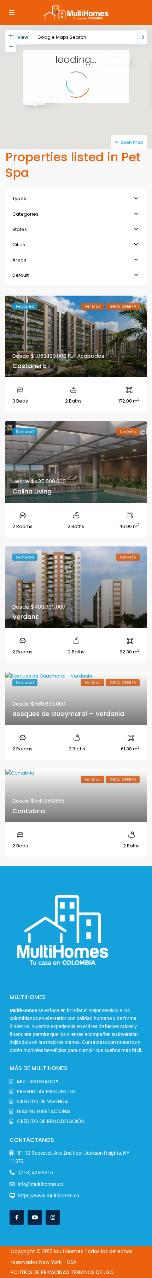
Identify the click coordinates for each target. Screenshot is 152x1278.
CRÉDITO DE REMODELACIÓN (50, 1121)
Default (20, 275)
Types (19, 198)
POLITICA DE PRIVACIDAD (40, 1272)
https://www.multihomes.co (48, 1195)
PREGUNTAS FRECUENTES (46, 1091)
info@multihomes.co (40, 1184)
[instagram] (53, 1217)
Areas (19, 260)
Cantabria (28, 811)
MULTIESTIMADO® (37, 1081)
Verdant (25, 616)
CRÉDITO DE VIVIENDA (42, 1101)
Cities (18, 244)
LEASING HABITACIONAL (44, 1111)
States (19, 229)
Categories (25, 214)
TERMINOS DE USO (92, 1272)
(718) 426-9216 (35, 1172)
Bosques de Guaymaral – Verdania (68, 713)
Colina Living (32, 491)
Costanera (29, 365)
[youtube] (35, 1217)
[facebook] (17, 1217)
